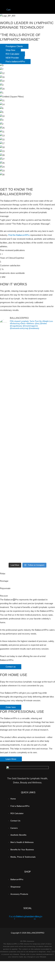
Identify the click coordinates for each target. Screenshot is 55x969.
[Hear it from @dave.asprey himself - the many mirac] (27, 474)
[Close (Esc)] (41, 963)
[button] (21, 3)
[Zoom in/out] (5, 963)
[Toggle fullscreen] (17, 963)
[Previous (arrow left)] (5, 967)
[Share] (29, 963)
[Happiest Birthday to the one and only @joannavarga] (27, 517)
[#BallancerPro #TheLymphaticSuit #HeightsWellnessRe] (27, 462)
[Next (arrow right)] (17, 967)
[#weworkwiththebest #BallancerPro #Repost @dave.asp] (27, 350)
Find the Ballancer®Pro (19, 235)
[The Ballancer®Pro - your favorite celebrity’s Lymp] (27, 504)
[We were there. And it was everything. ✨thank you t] (27, 413)
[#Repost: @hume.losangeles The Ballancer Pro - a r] (27, 541)
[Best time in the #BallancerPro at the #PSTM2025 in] (27, 489)
